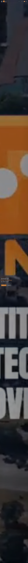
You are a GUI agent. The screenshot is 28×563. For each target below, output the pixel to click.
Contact (9, 285)
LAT (21, 1)
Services (3, 285)
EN (24, 1)
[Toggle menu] (26, 1)
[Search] (19, 1)
